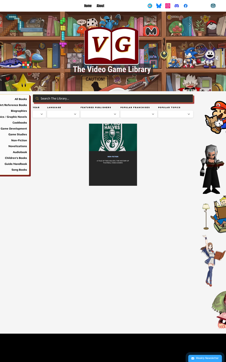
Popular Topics (169, 107)
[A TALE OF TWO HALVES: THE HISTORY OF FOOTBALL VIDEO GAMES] (113, 137)
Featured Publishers (96, 107)
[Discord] (176, 5)
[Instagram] (167, 5)
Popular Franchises (135, 107)
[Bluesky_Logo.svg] (158, 5)
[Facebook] (185, 5)
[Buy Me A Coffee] (149, 5)
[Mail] (213, 5)
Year (36, 107)
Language (54, 107)
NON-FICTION (113, 157)
